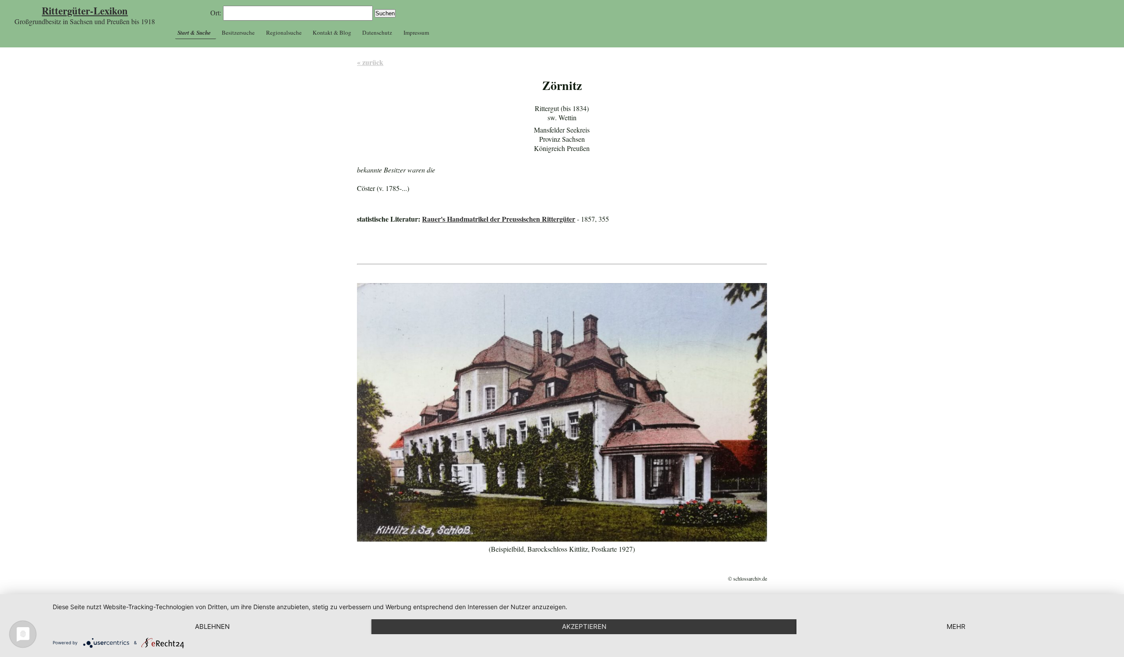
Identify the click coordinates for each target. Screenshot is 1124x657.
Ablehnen (212, 626)
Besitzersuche (238, 32)
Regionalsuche (284, 32)
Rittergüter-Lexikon (85, 11)
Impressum (416, 32)
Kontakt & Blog (332, 32)
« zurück (370, 62)
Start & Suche (194, 32)
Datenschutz (377, 32)
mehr (956, 626)
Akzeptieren (584, 626)
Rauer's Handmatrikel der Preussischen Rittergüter (498, 219)
